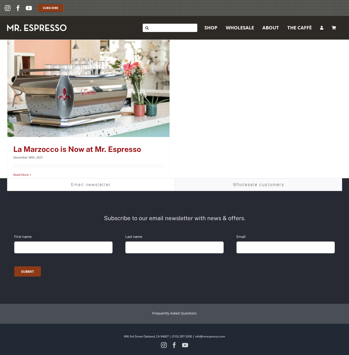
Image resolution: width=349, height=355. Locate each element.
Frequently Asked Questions (174, 313)
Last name (133, 236)
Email (240, 236)
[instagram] (7, 8)
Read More (21, 175)
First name (23, 236)
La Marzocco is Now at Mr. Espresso (77, 149)
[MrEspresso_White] (36, 26)
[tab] (91, 184)
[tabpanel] (174, 243)
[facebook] (18, 8)
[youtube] (29, 8)
